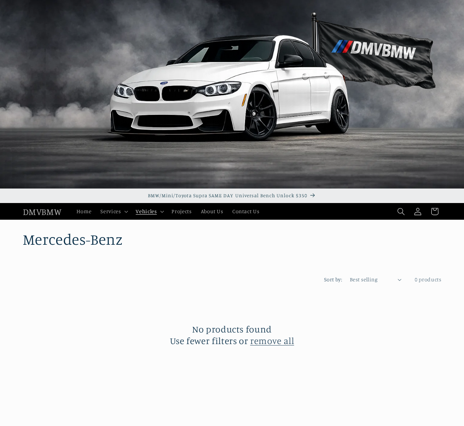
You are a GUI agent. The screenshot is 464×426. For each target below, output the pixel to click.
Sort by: (333, 279)
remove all (272, 341)
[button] (113, 211)
